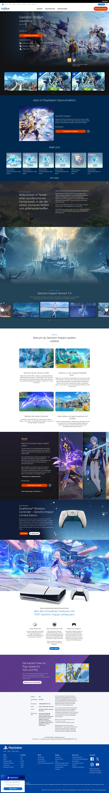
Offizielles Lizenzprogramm (78, 767)
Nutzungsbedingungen (77, 757)
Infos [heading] (4, 755)
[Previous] (2, 310)
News (29, 4)
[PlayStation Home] (2, 4)
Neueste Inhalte (62, 9)
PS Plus (18, 4)
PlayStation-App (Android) (95, 770)
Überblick (40, 9)
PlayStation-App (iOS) (94, 768)
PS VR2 (22, 761)
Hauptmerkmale (50, 9)
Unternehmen (6, 765)
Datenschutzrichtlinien (56, 790)
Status (56, 761)
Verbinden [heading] (92, 755)
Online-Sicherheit (41, 761)
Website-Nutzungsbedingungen (69, 790)
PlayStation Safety (59, 759)
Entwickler (74, 765)
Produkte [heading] (23, 755)
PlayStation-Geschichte (8, 767)
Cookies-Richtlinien (86, 790)
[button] (54, 81)
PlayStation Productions (8, 763)
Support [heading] (57, 755)
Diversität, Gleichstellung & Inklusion (46, 763)
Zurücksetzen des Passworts (61, 765)
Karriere (5, 759)
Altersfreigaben (75, 761)
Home (4, 751)
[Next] (106, 310)
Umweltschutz (41, 757)
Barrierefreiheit (41, 759)
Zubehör (23, 4)
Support (33, 4)
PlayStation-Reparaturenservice (62, 763)
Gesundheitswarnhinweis (78, 763)
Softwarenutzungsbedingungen (99, 790)
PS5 (10, 4)
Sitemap (79, 790)
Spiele (14, 4)
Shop (6, 4)
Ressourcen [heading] (75, 755)
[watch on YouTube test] (67, 89)
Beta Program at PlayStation (96, 772)
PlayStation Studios (7, 761)
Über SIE (5, 757)
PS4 (21, 759)
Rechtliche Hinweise (45, 790)
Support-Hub (58, 757)
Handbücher (57, 769)
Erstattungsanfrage (59, 767)
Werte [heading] (39, 755)
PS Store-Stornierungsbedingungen (80, 759)
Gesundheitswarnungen (60, 721)
